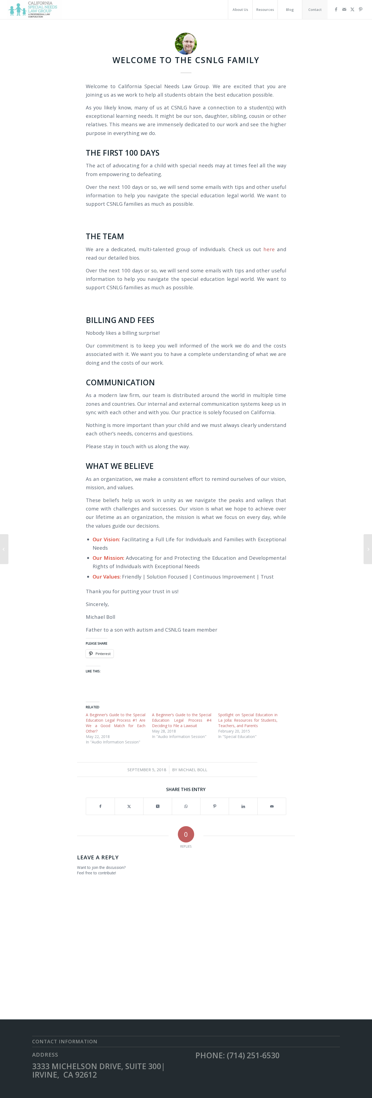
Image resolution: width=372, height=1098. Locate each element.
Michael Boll (192, 769)
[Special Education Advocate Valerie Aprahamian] (4, 549)
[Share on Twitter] (129, 806)
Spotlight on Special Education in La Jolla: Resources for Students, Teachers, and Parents (248, 720)
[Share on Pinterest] (214, 806)
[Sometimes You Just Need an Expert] (368, 549)
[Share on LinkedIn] (243, 806)
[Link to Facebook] (336, 9)
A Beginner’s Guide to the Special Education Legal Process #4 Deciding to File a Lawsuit (182, 720)
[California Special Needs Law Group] (34, 9)
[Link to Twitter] (352, 9)
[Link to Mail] (344, 9)
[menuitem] (240, 9)
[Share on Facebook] (100, 806)
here (269, 249)
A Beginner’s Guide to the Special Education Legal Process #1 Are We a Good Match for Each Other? (115, 723)
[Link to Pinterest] (360, 9)
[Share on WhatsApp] (186, 806)
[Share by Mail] (272, 806)
